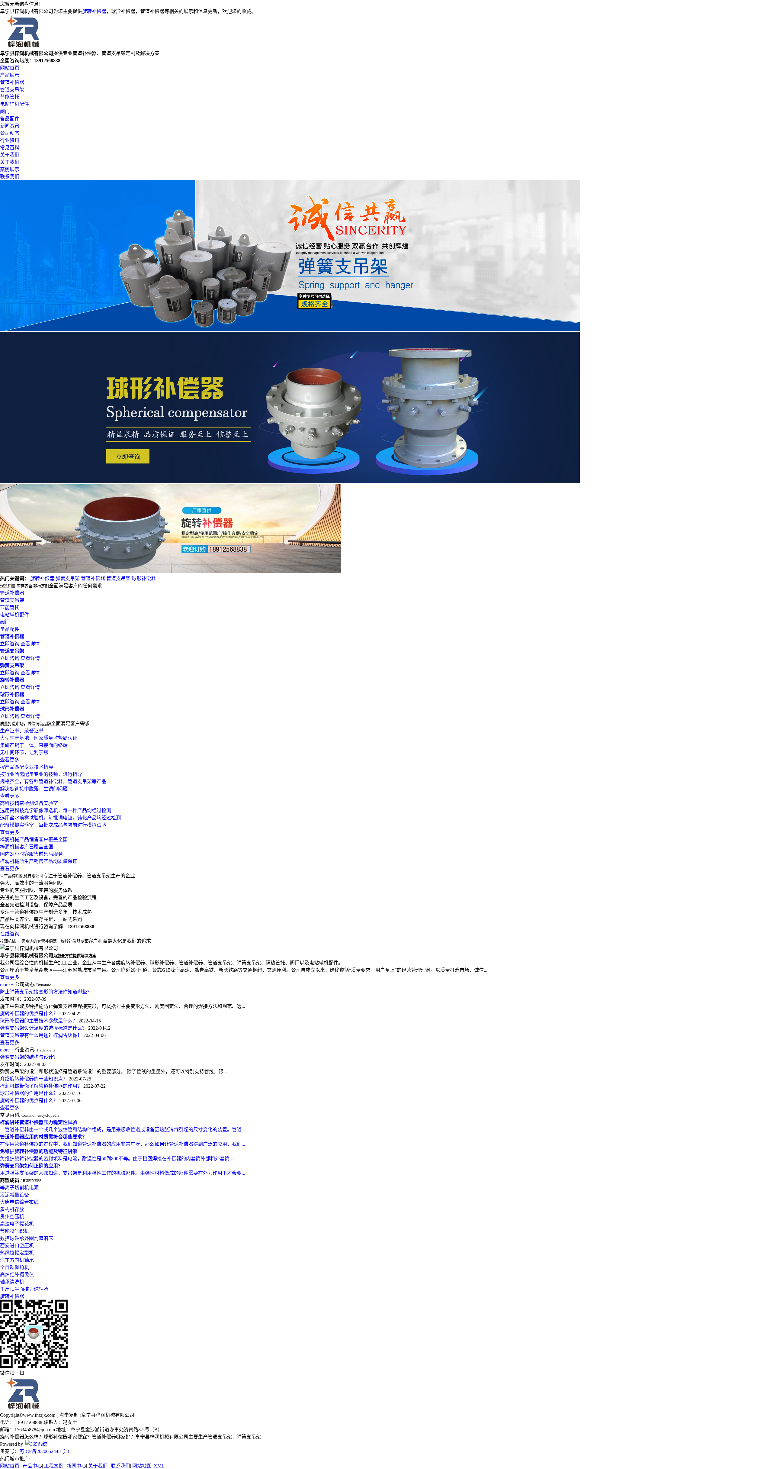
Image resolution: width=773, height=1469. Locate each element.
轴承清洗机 (12, 1281)
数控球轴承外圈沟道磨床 (26, 1238)
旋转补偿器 (94, 11)
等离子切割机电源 (19, 1187)
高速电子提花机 (17, 1223)
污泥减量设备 (14, 1194)
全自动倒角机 (14, 1267)
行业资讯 (9, 140)
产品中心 (32, 1465)
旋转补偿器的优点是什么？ (29, 1013)
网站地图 (142, 1465)
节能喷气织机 (14, 1231)
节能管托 (9, 96)
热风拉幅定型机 (17, 1252)
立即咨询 (9, 643)
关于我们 (9, 154)
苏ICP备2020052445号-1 (44, 1451)
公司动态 (9, 133)
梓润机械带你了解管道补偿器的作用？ (41, 1086)
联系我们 (9, 176)
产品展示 (9, 75)
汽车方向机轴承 (17, 1260)
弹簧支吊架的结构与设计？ (29, 1057)
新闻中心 (76, 1465)
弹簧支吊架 (68, 578)
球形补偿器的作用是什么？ (29, 1093)
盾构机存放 (12, 1209)
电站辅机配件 (14, 104)
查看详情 (30, 643)
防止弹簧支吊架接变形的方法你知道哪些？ (46, 991)
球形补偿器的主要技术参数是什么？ (38, 1020)
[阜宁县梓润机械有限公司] (23, 46)
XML (159, 1465)
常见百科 (9, 147)
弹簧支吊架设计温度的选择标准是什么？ (43, 1028)
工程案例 (53, 1465)
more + (7, 984)
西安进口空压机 (17, 1245)
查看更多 (9, 977)
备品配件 (9, 118)
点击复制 (69, 1415)
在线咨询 (9, 933)
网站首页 (9, 67)
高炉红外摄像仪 (17, 1274)
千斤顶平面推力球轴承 (24, 1289)
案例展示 (9, 169)
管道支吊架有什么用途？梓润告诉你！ (41, 1035)
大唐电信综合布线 (19, 1202)
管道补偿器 (12, 82)
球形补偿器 (144, 578)
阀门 (5, 111)
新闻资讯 (9, 125)
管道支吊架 (12, 89)
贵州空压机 (12, 1216)
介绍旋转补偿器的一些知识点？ (34, 1078)
